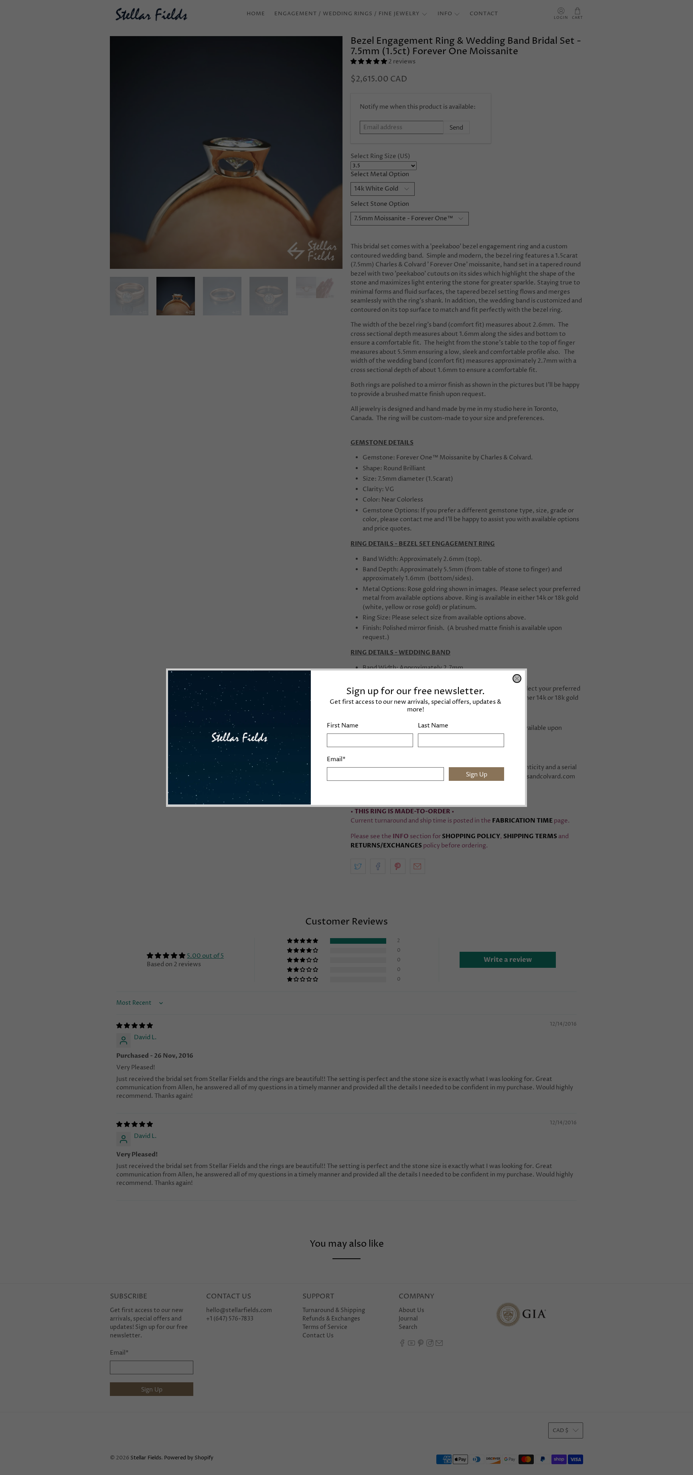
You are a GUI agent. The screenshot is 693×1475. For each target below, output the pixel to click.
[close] (517, 679)
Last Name (433, 725)
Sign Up (476, 774)
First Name (343, 725)
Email (336, 759)
